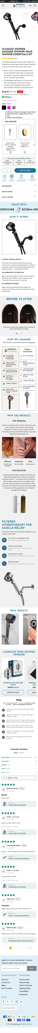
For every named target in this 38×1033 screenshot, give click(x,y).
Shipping (4, 100)
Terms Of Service (25, 985)
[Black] (4, 108)
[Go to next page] (31, 948)
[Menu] (3, 5)
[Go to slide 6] (36, 41)
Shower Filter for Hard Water (13, 684)
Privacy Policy (24, 980)
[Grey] (14, 108)
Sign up (31, 968)
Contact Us (5, 982)
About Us (4, 980)
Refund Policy (24, 982)
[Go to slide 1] (29, 41)
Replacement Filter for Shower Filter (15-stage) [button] (21, 941)
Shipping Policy (24, 988)
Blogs (3, 985)
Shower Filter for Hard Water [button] (17, 805)
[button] (6, 58)
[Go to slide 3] (32, 41)
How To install (6, 988)
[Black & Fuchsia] (9, 108)
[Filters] (3, 778)
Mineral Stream (15, 1024)
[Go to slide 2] (30, 41)
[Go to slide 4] (33, 41)
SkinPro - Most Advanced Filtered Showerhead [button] (19, 858)
